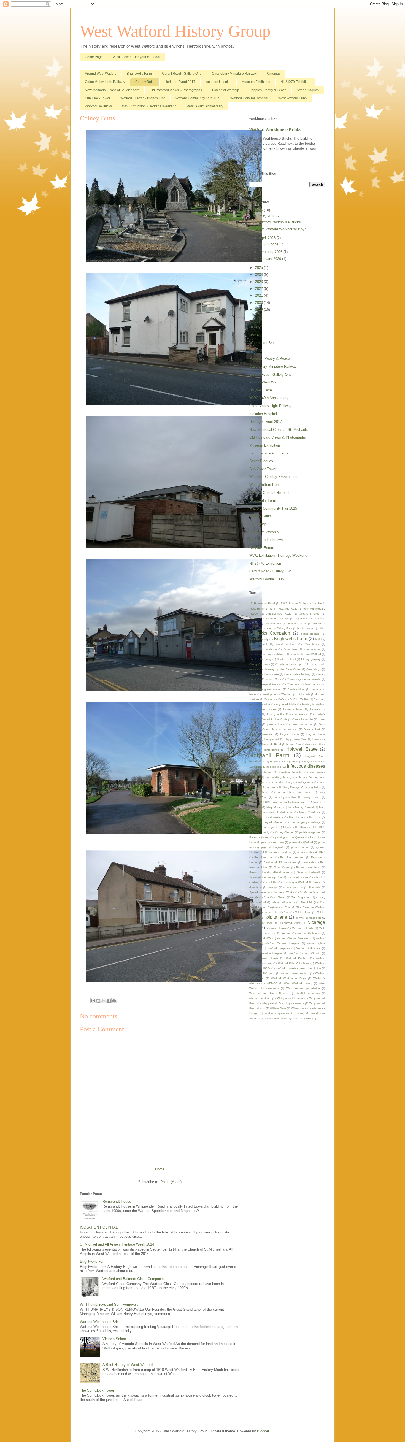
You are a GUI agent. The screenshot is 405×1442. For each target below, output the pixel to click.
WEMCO (272, 983)
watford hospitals (279, 948)
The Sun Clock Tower (97, 1390)
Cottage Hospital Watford (265, 684)
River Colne (281, 867)
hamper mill (271, 739)
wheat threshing (260, 998)
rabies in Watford (280, 852)
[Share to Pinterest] (114, 1000)
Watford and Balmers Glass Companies (134, 1279)
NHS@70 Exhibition (295, 82)
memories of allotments (277, 812)
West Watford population (303, 988)
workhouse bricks (276, 1018)
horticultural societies (267, 766)
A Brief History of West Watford (127, 1365)
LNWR (253, 801)
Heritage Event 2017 (179, 82)
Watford (286, 933)
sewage (273, 887)
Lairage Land (311, 797)
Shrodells (314, 887)
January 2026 (271, 259)
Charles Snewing (260, 659)
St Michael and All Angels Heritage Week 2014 (117, 1244)
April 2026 (268, 238)
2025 (259, 268)
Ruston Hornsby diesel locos (269, 872)
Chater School (286, 659)
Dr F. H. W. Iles (299, 699)
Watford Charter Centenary (294, 938)
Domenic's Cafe (274, 699)
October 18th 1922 (312, 827)
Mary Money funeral (301, 807)
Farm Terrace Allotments (268, 453)
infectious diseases (306, 766)
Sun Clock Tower (97, 98)
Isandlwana (264, 771)
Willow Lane (298, 1008)
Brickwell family (258, 639)
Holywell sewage (314, 761)
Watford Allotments (309, 933)
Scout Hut (270, 882)
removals (308, 862)
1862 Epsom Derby (293, 603)
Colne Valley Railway (297, 674)
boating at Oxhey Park (277, 628)
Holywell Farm (260, 390)
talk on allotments (283, 902)
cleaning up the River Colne (282, 669)
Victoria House (276, 928)
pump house (300, 847)
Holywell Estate (261, 548)
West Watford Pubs (292, 98)
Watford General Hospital (249, 98)
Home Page (94, 57)
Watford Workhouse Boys (288, 978)
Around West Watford (101, 73)
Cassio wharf (312, 649)
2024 (259, 274)
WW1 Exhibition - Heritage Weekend (149, 106)
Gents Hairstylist (302, 719)
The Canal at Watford (310, 907)
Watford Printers (297, 958)
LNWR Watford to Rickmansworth (285, 801)
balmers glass (297, 623)
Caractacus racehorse (263, 649)
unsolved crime (290, 922)
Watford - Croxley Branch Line (142, 98)
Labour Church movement (294, 792)
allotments (255, 618)
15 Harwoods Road (262, 603)
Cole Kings (258, 524)
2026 (259, 210)
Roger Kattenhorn (308, 867)
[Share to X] (103, 1000)
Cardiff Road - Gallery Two (270, 571)
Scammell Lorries (297, 877)
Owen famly (261, 832)
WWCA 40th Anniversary (205, 106)
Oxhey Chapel (284, 832)
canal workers (286, 644)
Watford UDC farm (261, 973)
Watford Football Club (266, 579)
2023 (259, 282)
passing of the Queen (289, 837)
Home (159, 1169)
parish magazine (309, 832)
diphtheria (304, 694)
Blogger (263, 1431)
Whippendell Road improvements (283, 1003)
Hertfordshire (271, 749)
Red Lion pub (263, 857)
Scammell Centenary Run (265, 877)
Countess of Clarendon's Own (306, 684)
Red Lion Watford (292, 857)
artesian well (273, 623)
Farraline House (265, 709)
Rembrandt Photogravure (280, 862)
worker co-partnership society (284, 1013)
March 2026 (269, 245)
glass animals (276, 724)
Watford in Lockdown (266, 540)
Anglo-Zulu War (304, 618)
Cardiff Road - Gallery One (182, 73)
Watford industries (308, 948)
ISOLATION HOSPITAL (99, 1227)
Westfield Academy (307, 993)
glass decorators (301, 724)
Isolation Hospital (218, 82)
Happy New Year (296, 739)
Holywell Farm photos (284, 761)
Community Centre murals (303, 679)
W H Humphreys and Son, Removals (109, 1304)
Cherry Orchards (259, 664)
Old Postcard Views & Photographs (176, 90)
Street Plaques (308, 90)
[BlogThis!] (98, 1000)
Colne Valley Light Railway (105, 82)
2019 (259, 309)
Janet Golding (283, 782)
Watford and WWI (260, 938)
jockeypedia (305, 782)
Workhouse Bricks (98, 106)
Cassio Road (291, 649)
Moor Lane (296, 817)
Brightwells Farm (139, 73)
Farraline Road (293, 709)
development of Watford (277, 694)
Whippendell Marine (290, 998)
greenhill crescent (261, 734)
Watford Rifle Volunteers (293, 963)
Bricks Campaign (272, 633)
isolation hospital (290, 771)
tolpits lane (276, 917)
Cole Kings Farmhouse (264, 674)
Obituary (288, 827)
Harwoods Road (271, 744)
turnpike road (264, 922)
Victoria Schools (115, 1339)
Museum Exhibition (256, 82)
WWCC (310, 1018)
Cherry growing (310, 659)
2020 (259, 303)
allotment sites (309, 613)
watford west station (294, 973)
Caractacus (312, 644)
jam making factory (279, 777)
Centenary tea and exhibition (267, 654)
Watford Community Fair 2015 (197, 98)
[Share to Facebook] (109, 1000)
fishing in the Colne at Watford (288, 714)
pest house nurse (272, 842)
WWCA (296, 1018)
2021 (259, 295)
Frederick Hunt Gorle (274, 719)
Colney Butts (144, 82)
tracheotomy (317, 917)
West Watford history (298, 983)
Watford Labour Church (304, 953)
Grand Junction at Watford (280, 729)
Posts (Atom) (171, 1182)
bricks (321, 628)
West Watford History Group (175, 31)
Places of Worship (225, 90)
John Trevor (270, 787)
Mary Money (274, 807)
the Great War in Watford (271, 912)
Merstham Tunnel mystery (266, 817)
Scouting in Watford (295, 882)
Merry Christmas (309, 812)
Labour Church (259, 792)
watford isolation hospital (265, 953)
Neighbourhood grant (263, 827)
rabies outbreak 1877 (311, 852)
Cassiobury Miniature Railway (234, 73)
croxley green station (268, 689)
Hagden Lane (289, 734)
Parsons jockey (259, 837)
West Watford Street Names (268, 993)
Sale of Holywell (308, 872)
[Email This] (93, 1000)
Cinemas (273, 73)
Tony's (300, 917)
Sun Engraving (300, 897)
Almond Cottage (278, 618)
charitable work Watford (306, 654)
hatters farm (293, 744)
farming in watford (313, 704)
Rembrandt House (116, 1201)
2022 (259, 288)
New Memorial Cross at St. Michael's (112, 90)
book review (305, 628)
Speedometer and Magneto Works (271, 892)
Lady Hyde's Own (285, 797)
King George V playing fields (302, 787)
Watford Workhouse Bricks (101, 1322)
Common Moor (271, 679)
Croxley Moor (296, 689)
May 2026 (268, 216)
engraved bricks (286, 704)
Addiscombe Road (278, 613)
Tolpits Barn (303, 912)
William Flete (278, 1008)
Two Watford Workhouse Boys (282, 229)
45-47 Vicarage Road (283, 608)
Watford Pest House (263, 958)
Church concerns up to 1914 (293, 664)
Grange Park (312, 729)
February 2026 (272, 252)
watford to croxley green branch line (298, 968)
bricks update (310, 633)
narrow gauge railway (305, 822)
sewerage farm (293, 887)
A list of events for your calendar (136, 57)
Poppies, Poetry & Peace (268, 90)
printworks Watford (301, 842)
